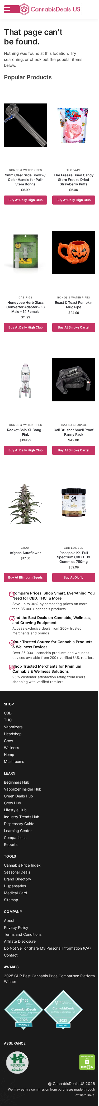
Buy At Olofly (73, 577)
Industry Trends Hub (21, 816)
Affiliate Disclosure (20, 941)
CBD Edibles (73, 547)
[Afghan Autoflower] (25, 503)
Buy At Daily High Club (25, 200)
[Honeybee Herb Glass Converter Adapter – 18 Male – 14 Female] (25, 252)
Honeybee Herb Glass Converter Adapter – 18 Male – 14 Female (25, 307)
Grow (25, 547)
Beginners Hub (16, 782)
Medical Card (15, 893)
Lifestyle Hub (15, 810)
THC (8, 720)
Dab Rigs (25, 297)
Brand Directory (17, 879)
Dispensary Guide (19, 823)
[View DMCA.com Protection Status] (87, 1062)
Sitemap (11, 899)
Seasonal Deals (17, 872)
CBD (8, 713)
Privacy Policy (16, 927)
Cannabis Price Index (22, 865)
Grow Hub (12, 803)
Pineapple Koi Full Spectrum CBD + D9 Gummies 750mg (73, 557)
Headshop (13, 733)
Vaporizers (13, 727)
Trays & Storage (73, 424)
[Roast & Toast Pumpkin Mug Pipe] (73, 252)
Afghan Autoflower (25, 553)
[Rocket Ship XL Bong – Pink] (25, 380)
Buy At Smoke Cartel (73, 327)
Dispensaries (15, 886)
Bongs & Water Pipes (25, 170)
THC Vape (74, 170)
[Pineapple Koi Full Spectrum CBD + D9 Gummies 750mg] (73, 503)
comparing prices (59, 604)
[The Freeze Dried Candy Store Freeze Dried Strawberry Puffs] (73, 125)
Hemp (9, 754)
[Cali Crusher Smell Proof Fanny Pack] (73, 380)
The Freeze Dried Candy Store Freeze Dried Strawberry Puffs (74, 179)
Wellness (11, 747)
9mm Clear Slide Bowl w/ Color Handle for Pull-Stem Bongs (25, 179)
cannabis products (51, 653)
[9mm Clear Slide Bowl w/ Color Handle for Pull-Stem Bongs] (25, 125)
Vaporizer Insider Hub (22, 789)
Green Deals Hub (18, 796)
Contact (11, 955)
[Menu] (12, 9)
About (9, 920)
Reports (10, 844)
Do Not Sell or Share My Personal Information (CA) (47, 948)
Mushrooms (14, 761)
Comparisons (15, 837)
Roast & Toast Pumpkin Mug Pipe (73, 304)
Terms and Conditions (22, 934)
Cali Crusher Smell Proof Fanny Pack (73, 432)
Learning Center (18, 830)
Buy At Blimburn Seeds (25, 577)
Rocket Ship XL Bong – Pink (25, 432)
